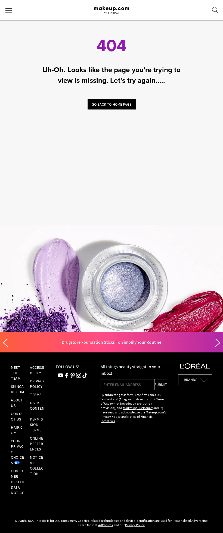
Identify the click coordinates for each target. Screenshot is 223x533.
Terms (36, 394)
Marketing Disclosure (137, 408)
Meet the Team (15, 373)
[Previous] (5, 343)
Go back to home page (112, 104)
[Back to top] (210, 520)
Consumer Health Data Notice (17, 481)
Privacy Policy (134, 525)
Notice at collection (36, 465)
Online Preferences (36, 444)
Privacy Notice (110, 417)
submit (160, 384)
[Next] (218, 343)
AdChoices (105, 525)
